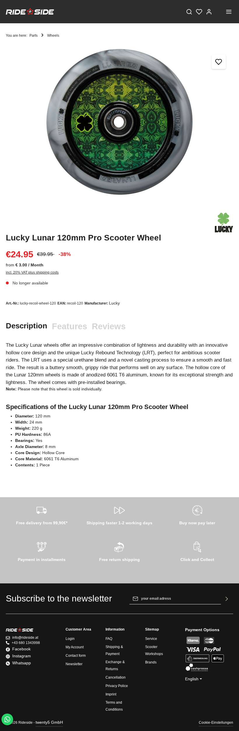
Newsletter (74, 664)
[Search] (189, 11)
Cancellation (116, 677)
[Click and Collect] (197, 551)
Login (70, 639)
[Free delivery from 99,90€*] (42, 514)
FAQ (109, 639)
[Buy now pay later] (197, 514)
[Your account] (209, 11)
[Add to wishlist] (219, 61)
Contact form (76, 656)
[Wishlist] (199, 11)
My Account (75, 647)
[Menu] (228, 11)
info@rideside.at (25, 638)
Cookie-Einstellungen (216, 723)
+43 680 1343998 (26, 643)
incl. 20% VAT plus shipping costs (32, 272)
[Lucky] (224, 223)
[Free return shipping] (120, 551)
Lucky (114, 303)
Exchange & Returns (115, 665)
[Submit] (227, 598)
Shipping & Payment (114, 650)
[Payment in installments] (42, 551)
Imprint (111, 694)
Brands (151, 662)
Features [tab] (69, 326)
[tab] (26, 326)
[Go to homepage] (30, 11)
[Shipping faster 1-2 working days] (120, 514)
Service (151, 639)
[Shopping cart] (219, 11)
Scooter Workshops (154, 650)
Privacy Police (117, 686)
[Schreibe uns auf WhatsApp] (7, 719)
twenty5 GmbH (49, 722)
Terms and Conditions (114, 705)
